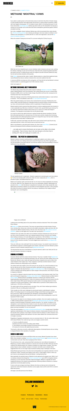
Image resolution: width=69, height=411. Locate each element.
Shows (46, 395)
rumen (19, 185)
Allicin (48, 177)
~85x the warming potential (19, 33)
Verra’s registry (14, 277)
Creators (23, 395)
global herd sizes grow (38, 247)
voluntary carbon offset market (34, 276)
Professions (30, 395)
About (23, 398)
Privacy (37, 398)
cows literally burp (23, 25)
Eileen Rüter (46, 124)
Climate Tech (25, 10)
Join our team (29, 398)
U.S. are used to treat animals (40, 98)
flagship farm (54, 256)
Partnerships (43, 398)
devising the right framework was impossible (43, 300)
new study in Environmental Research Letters (34, 309)
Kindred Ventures (41, 338)
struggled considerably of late (37, 268)
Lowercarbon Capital (31, 338)
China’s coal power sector (35, 358)
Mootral (15, 76)
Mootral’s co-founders (47, 89)
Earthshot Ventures (51, 338)
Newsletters (39, 395)
